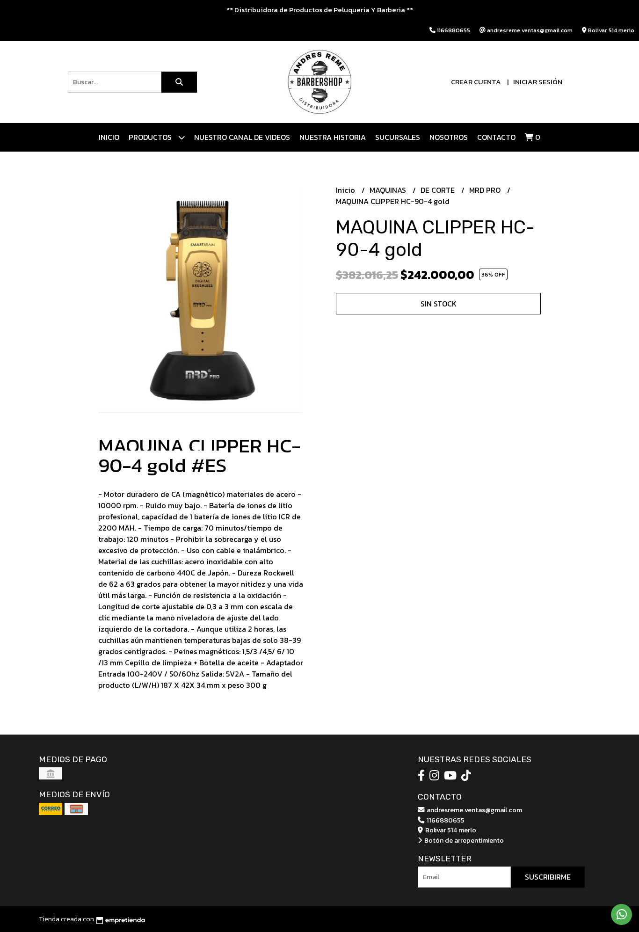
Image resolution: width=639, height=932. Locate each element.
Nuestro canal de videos (242, 137)
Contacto (496, 137)
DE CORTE (439, 190)
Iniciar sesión (537, 81)
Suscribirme (548, 876)
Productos (151, 137)
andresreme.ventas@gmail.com (473, 810)
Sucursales (397, 137)
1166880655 (445, 820)
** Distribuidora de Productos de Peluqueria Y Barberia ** (319, 9)
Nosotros (448, 137)
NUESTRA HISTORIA (332, 137)
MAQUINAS (389, 190)
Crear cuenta (476, 81)
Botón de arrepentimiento (463, 840)
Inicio (109, 137)
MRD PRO (485, 190)
